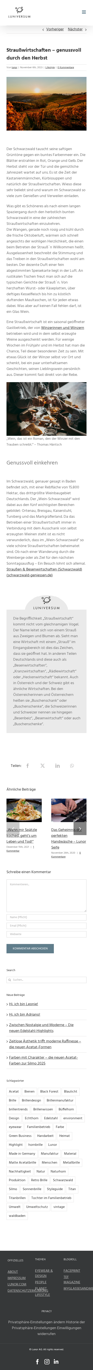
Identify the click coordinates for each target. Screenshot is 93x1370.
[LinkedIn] (57, 766)
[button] (12, 828)
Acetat (14, 1092)
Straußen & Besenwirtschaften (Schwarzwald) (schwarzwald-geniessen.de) (44, 572)
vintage (59, 1207)
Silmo (13, 1189)
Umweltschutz (37, 1207)
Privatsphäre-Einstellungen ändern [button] (36, 1322)
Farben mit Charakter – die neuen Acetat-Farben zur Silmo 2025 (43, 1061)
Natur (41, 1171)
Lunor (52, 1145)
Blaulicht (70, 1092)
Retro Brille (39, 1180)
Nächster (75, 29)
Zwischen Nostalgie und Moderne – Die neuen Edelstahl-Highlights (41, 1028)
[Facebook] (27, 766)
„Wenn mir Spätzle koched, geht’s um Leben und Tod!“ (21, 836)
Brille (12, 1100)
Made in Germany (22, 1154)
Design (14, 1118)
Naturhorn (58, 1171)
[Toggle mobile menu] (84, 12)
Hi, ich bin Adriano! (24, 1015)
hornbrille (35, 1145)
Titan (72, 1189)
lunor (14, 67)
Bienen (29, 1092)
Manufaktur (49, 1154)
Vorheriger (55, 29)
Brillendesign (31, 1100)
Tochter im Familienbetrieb (51, 1198)
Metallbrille (71, 1163)
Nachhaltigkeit (20, 1171)
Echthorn (31, 1118)
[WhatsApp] (72, 766)
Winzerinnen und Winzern (62, 328)
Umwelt (15, 1207)
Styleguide (55, 1189)
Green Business (20, 1136)
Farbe (60, 1127)
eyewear (15, 1127)
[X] (42, 766)
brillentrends (18, 1109)
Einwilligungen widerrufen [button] (59, 1331)
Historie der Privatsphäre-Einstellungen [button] (48, 1325)
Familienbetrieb (38, 1127)
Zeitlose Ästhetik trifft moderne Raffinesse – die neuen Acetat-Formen (45, 1044)
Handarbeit (45, 1136)
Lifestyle (50, 67)
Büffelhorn (66, 1109)
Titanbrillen (17, 1198)
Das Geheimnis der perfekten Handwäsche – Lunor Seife (68, 839)
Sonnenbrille (32, 1189)
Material (70, 1154)
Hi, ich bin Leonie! (23, 1004)
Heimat (64, 1136)
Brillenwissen (43, 1109)
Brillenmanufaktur (60, 1100)
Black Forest (49, 1092)
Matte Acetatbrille (22, 1163)
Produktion (17, 1180)
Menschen (49, 1163)
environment (72, 1118)
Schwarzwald (63, 1180)
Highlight (16, 1145)
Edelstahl (51, 1118)
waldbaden (17, 1216)
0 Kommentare (66, 67)
